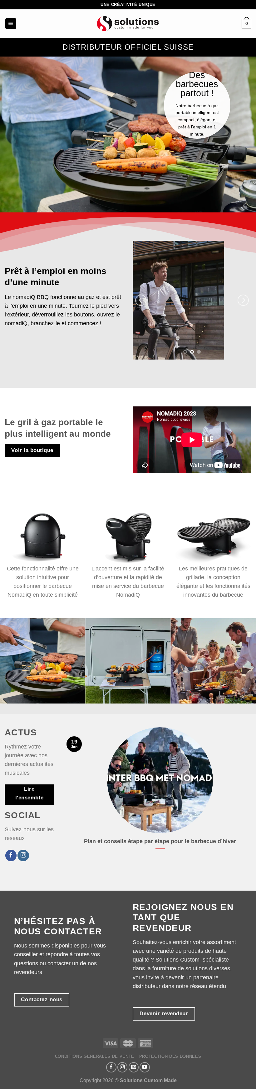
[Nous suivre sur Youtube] (145, 1067)
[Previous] (140, 300)
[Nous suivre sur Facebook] (11, 855)
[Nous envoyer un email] (134, 1067)
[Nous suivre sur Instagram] (23, 855)
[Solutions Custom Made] (128, 23)
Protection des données (170, 1056)
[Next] (243, 300)
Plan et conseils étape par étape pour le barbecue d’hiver (160, 841)
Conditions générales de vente (95, 1056)
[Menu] (10, 23)
